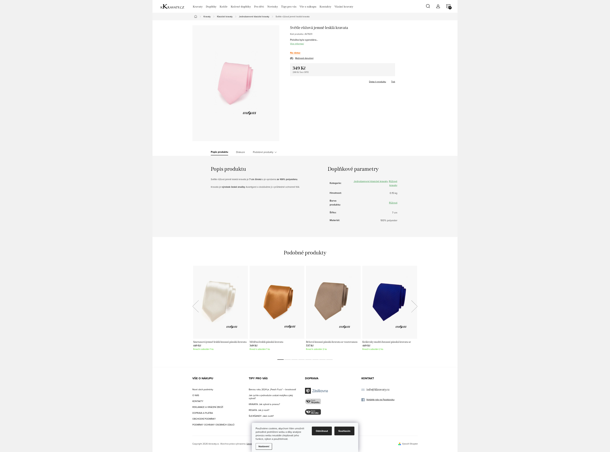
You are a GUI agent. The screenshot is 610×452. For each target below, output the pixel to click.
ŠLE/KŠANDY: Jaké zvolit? (261, 416)
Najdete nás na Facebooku (380, 399)
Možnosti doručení (304, 58)
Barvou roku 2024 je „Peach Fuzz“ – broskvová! (272, 389)
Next (414, 306)
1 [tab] (280, 359)
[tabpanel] (220, 309)
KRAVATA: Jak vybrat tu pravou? (264, 404)
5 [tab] (308, 359)
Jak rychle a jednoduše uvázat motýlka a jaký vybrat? (271, 397)
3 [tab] (294, 359)
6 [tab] (315, 359)
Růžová (393, 202)
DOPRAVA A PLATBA (202, 413)
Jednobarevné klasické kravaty (371, 181)
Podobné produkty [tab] (263, 152)
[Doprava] (317, 391)
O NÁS (195, 395)
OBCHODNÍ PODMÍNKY (204, 418)
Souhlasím (344, 431)
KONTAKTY (197, 401)
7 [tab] (322, 359)
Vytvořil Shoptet (410, 443)
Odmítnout (322, 431)
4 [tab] (301, 359)
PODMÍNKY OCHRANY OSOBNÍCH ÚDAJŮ (213, 424)
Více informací (297, 43)
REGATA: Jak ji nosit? (259, 410)
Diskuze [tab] (240, 152)
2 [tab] (287, 359)
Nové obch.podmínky (202, 389)
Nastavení (263, 446)
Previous (195, 306)
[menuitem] (197, 7)
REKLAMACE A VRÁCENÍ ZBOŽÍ (207, 407)
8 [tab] (329, 359)
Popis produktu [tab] (219, 152)
